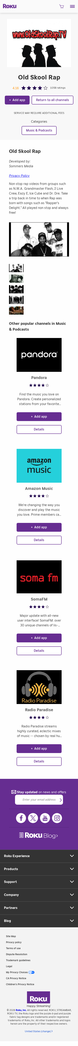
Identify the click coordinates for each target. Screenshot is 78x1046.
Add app (17, 100)
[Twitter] (33, 818)
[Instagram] (57, 818)
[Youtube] (45, 818)
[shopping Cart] (61, 7)
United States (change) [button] (38, 1031)
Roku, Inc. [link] (21, 1010)
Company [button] (11, 895)
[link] (39, 835)
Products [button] (11, 869)
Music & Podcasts (39, 130)
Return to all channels (52, 100)
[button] (72, 6)
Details (39, 429)
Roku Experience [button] (17, 856)
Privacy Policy (19, 176)
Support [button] (10, 882)
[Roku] (8, 5)
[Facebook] (21, 818)
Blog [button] (7, 921)
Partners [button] (10, 908)
